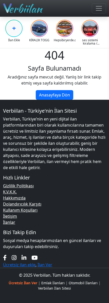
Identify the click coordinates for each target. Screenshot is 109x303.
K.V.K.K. (10, 192)
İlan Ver (45, 265)
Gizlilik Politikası (18, 186)
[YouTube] (34, 257)
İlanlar (9, 222)
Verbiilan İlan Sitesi (54, 288)
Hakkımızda (14, 198)
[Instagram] (14, 257)
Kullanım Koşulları (20, 210)
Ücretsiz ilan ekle (19, 265)
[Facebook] (5, 257)
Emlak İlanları (53, 282)
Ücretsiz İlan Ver (23, 282)
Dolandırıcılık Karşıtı (22, 204)
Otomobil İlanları (83, 282)
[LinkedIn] (24, 257)
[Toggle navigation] (99, 8)
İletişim (10, 216)
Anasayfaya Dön (54, 95)
